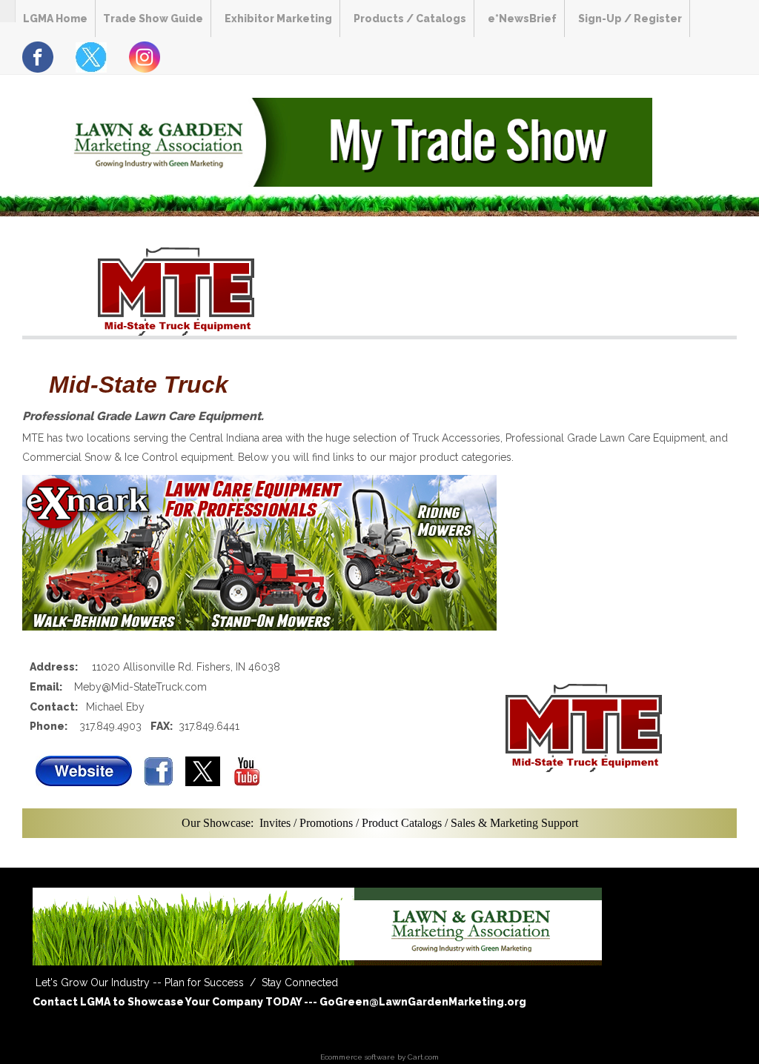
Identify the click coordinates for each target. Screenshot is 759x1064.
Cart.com (423, 1057)
